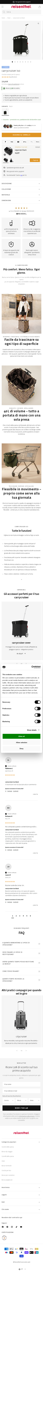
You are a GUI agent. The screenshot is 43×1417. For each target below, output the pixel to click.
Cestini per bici (6, 1170)
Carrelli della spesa (8, 1156)
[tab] (12, 61)
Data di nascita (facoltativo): (12, 1096)
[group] (21, 779)
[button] (2, 7)
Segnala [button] (9, 791)
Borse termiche (6, 1166)
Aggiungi (35, 160)
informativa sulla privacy (27, 1116)
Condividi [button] (15, 791)
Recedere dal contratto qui (12, 1217)
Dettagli (37, 147)
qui (21, 175)
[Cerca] (4, 12)
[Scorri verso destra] (26, 663)
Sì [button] (5, 791)
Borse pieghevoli (7, 1180)
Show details (32, 730)
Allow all (21, 736)
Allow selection (21, 742)
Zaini (3, 1161)
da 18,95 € (20, 653)
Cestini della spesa (8, 1147)
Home (3, 18)
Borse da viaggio (7, 1151)
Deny (21, 748)
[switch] (38, 708)
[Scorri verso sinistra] (17, 663)
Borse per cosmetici (8, 1175)
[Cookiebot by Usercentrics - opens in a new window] (31, 667)
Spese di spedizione (13, 84)
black (8, 18)
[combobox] (21, 12)
